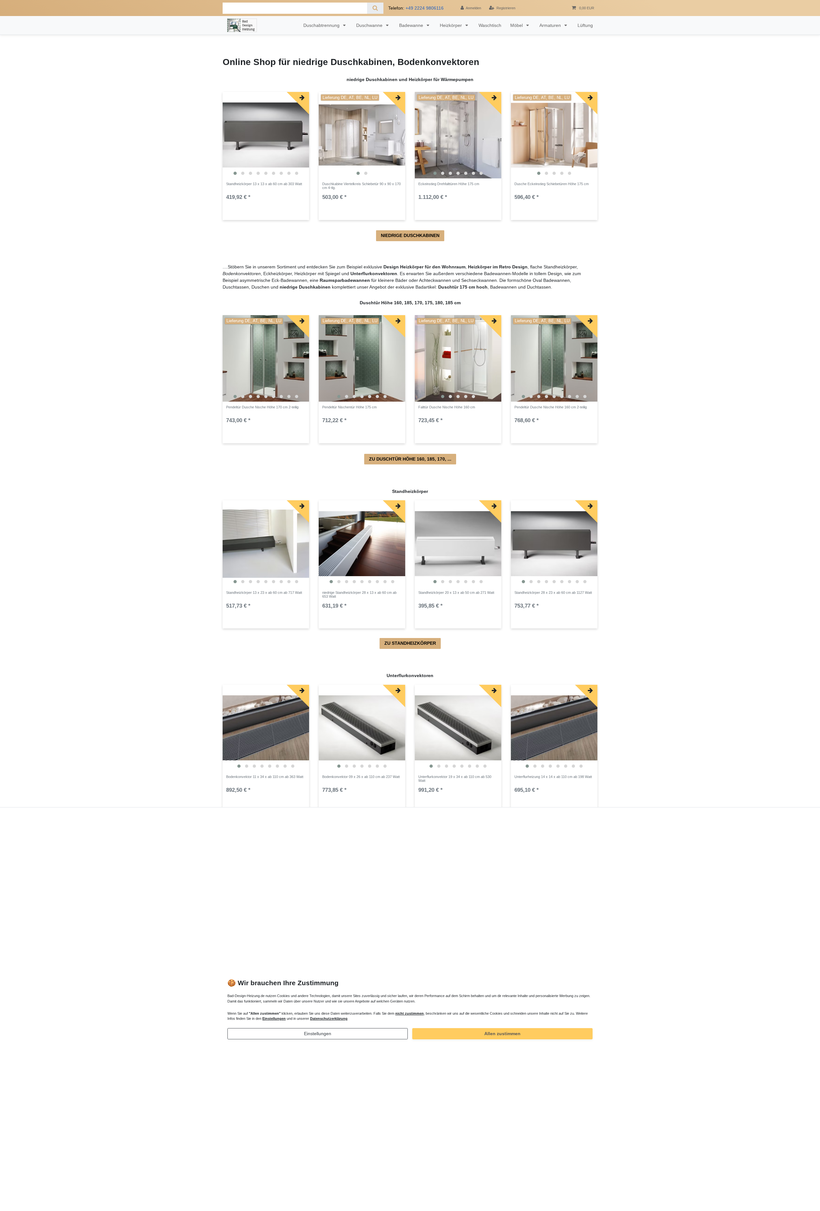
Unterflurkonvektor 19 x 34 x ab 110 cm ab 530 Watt (454, 778)
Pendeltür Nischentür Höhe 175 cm (349, 407)
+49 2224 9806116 (425, 8)
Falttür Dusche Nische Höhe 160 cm (446, 407)
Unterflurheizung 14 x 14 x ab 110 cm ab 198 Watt (553, 777)
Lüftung (585, 25)
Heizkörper (451, 25)
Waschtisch (490, 25)
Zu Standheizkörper (410, 643)
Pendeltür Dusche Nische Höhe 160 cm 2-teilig (550, 407)
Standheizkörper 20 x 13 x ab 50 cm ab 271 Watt (456, 592)
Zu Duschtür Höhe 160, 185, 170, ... (410, 459)
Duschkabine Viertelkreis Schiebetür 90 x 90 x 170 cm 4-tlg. (361, 186)
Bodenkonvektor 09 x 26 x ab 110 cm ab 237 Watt (361, 777)
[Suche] (375, 8)
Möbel (517, 25)
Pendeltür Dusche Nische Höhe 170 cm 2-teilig (262, 407)
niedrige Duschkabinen (410, 235)
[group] (266, 135)
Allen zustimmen (502, 1033)
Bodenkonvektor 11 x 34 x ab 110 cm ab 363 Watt (264, 777)
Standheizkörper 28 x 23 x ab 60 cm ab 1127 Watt (553, 592)
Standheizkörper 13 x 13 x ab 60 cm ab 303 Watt (264, 184)
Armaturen (550, 25)
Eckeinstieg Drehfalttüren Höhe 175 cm (448, 184)
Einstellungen (317, 1033)
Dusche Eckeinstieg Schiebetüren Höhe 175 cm (551, 184)
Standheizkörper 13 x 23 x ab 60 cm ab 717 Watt (264, 592)
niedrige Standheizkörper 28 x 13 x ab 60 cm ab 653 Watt (359, 594)
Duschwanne (370, 25)
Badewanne (411, 25)
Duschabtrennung (322, 25)
